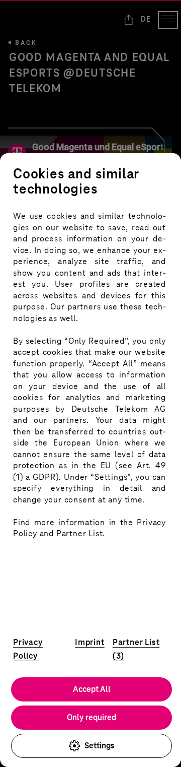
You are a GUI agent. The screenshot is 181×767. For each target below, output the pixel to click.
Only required (91, 717)
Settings (99, 745)
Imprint (90, 642)
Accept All (92, 689)
